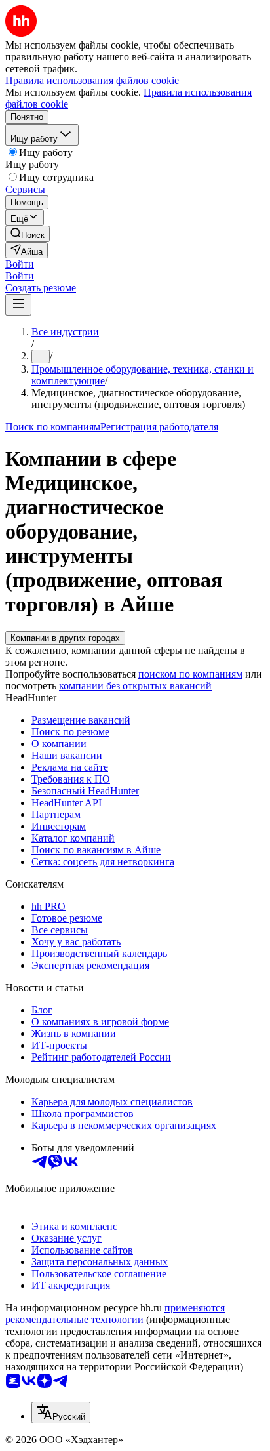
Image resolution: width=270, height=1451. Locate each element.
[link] (27, 234)
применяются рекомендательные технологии (115, 1313)
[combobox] (60, 1412)
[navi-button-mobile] (18, 305)
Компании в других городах (65, 638)
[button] (19, 264)
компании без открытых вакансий (135, 685)
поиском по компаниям (190, 674)
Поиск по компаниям (52, 426)
